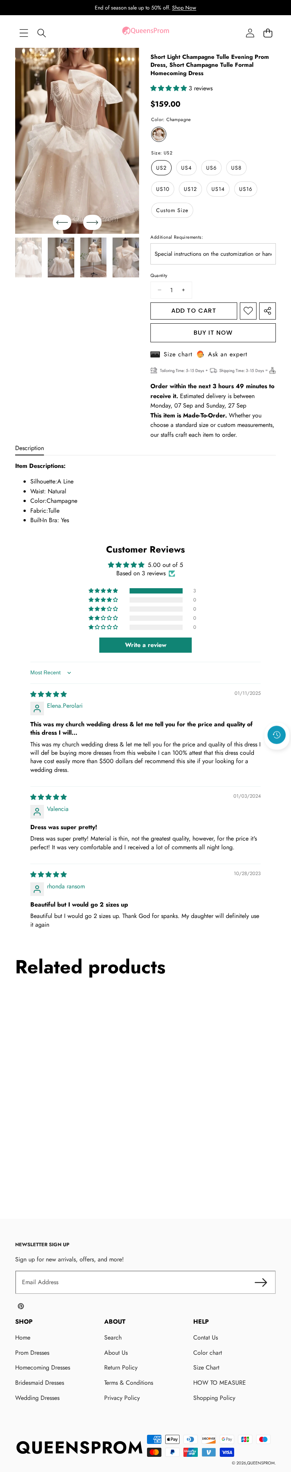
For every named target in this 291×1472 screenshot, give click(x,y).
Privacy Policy (122, 1397)
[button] (267, 32)
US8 (236, 168)
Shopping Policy (214, 1397)
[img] (48, 694)
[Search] (41, 32)
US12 (190, 189)
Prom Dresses (32, 1352)
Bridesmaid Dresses (39, 1382)
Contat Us (205, 1337)
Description (29, 448)
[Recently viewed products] (277, 735)
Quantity (158, 275)
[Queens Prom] (145, 33)
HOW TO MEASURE (219, 1382)
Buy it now (213, 332)
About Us (116, 1352)
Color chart (207, 1352)
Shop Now (184, 7)
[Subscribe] (260, 1282)
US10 (162, 189)
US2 (161, 168)
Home (22, 1337)
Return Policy (121, 1367)
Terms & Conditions (128, 1382)
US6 (211, 168)
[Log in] (249, 32)
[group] (28, 257)
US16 (245, 189)
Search (113, 1337)
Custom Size (172, 210)
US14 (218, 189)
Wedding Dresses (37, 1397)
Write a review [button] (145, 645)
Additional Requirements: (176, 237)
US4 (186, 168)
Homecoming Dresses (42, 1367)
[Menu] (23, 32)
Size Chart (206, 1367)
